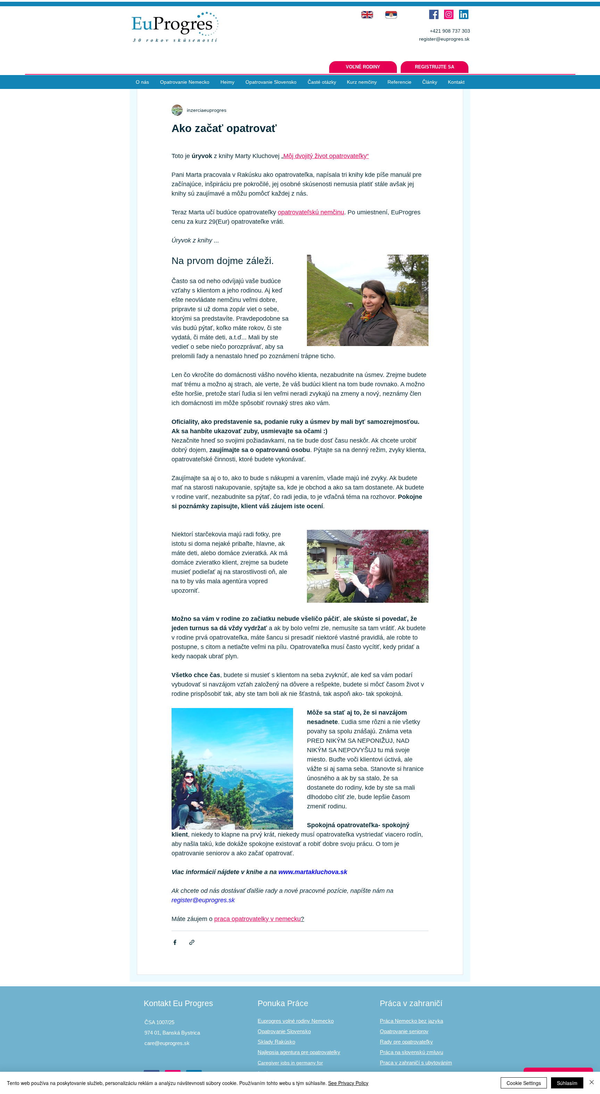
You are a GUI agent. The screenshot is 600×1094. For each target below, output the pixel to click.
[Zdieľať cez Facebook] (175, 942)
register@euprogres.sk (444, 39)
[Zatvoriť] (592, 1082)
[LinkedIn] (463, 14)
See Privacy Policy (348, 1082)
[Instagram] (448, 14)
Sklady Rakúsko (276, 1042)
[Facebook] (434, 14)
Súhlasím (567, 1082)
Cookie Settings (524, 1082)
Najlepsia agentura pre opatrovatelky (299, 1052)
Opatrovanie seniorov (404, 1031)
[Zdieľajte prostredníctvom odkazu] (192, 942)
